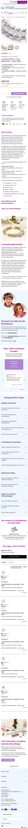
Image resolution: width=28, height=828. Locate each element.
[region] (14, 380)
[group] (14, 551)
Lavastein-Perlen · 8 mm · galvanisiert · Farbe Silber (15, 17)
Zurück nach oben (14, 766)
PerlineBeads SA (4, 56)
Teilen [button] (23, 590)
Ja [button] (17, 590)
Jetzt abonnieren (8, 760)
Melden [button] (19, 590)
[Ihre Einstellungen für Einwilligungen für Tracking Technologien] (2, 826)
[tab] (16, 567)
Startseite (3, 17)
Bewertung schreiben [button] (14, 556)
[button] (25, 12)
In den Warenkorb (19, 93)
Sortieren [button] (3, 562)
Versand (8, 83)
